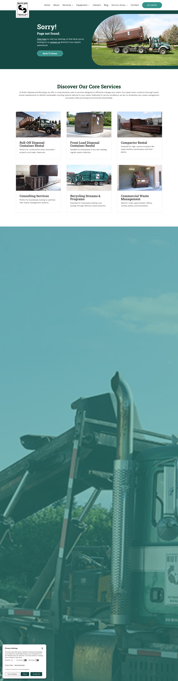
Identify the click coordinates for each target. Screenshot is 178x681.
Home (46, 5)
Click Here (42, 39)
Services (65, 5)
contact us (55, 42)
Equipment (80, 5)
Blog (104, 5)
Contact (133, 5)
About (55, 5)
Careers (95, 5)
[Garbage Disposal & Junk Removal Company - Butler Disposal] (22, 9)
